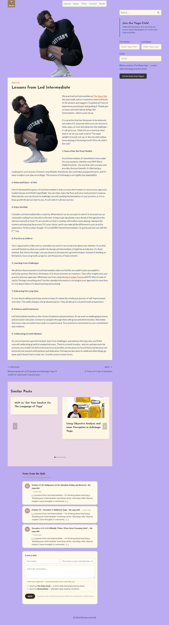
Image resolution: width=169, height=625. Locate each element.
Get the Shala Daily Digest (133, 76)
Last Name (146, 41)
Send (30, 596)
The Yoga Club (100, 96)
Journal (67, 3)
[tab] (55, 457)
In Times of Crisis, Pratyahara (98, 369)
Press (84, 3)
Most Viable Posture (74, 277)
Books (102, 3)
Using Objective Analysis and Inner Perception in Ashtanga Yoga (83, 427)
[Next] (105, 426)
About (76, 3)
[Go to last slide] (15, 426)
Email (122, 53)
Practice (16, 83)
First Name (125, 41)
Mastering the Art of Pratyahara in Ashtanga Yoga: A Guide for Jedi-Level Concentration (32, 371)
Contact (93, 3)
